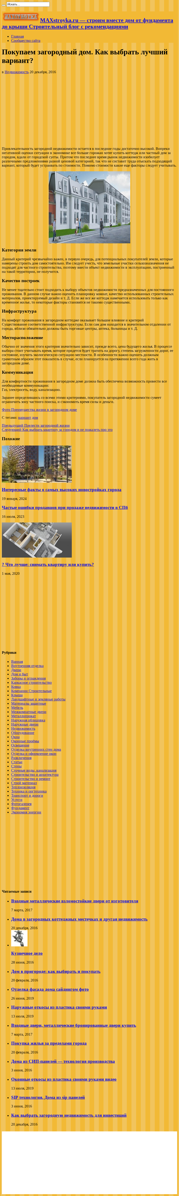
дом (35, 418)
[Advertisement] (89, 110)
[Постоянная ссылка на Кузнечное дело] (19, 945)
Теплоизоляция (23, 787)
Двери (16, 670)
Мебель (17, 708)
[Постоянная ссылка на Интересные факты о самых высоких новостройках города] (37, 481)
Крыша (17, 695)
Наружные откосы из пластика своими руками (59, 1007)
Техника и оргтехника (29, 791)
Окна (15, 737)
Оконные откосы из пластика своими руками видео (64, 1079)
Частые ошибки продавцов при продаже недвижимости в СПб (65, 507)
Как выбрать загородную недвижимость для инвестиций (69, 1115)
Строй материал (24, 783)
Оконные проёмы (25, 741)
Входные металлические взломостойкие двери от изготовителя (74, 901)
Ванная (17, 662)
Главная (17, 36)
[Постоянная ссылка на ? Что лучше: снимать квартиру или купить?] (37, 556)
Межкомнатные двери (28, 712)
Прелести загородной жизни (36, 425)
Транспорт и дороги (27, 795)
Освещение (20, 745)
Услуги (16, 800)
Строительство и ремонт (30, 779)
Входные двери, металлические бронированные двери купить (73, 1025)
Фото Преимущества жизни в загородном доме (39, 410)
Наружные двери (24, 724)
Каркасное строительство (31, 682)
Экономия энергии (26, 812)
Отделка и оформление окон (33, 754)
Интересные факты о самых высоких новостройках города (61, 489)
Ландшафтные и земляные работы (38, 699)
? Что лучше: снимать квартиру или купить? (48, 564)
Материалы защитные (28, 703)
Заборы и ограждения (28, 678)
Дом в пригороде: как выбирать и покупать (55, 971)
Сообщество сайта (25, 41)
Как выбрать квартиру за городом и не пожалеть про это (57, 430)
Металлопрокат (23, 716)
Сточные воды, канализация (33, 770)
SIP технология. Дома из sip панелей (48, 1097)
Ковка (16, 687)
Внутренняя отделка (27, 666)
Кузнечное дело (27, 953)
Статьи (16, 762)
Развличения (21, 758)
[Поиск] (4, 5)
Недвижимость (17, 72)
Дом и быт (19, 674)
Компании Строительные (31, 691)
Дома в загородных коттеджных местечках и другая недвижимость (79, 919)
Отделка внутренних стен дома (36, 749)
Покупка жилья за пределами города (49, 1043)
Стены (16, 766)
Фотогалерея (21, 804)
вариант (24, 418)
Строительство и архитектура (35, 774)
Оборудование (22, 733)
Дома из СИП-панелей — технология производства (63, 1061)
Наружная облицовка (28, 720)
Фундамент (20, 808)
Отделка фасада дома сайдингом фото (50, 989)
